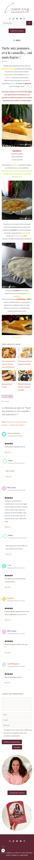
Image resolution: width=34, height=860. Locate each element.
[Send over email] (11, 396)
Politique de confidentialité (20, 855)
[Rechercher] (29, 23)
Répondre (8, 452)
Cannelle (6, 401)
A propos (17, 747)
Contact (23, 853)
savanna (10, 598)
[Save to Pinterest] (7, 396)
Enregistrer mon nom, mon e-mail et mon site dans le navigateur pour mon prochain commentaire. (18, 733)
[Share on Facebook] (3, 396)
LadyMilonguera (13, 664)
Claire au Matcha (13, 433)
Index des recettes (17, 31)
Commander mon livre (17, 793)
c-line (9, 565)
